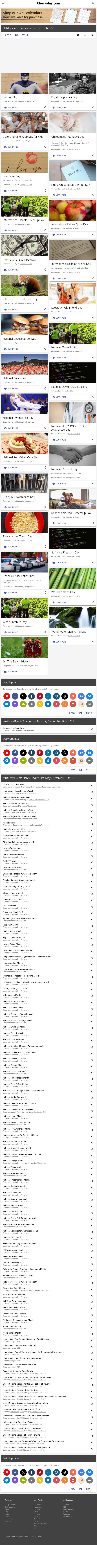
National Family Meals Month (16, 1078)
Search (7, 1509)
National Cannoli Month (13, 1033)
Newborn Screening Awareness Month (20, 1244)
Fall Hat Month (9, 906)
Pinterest (37, 1514)
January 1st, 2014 (17, 1450)
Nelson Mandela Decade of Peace (18, 1422)
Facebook (37, 1505)
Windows (66, 1514)
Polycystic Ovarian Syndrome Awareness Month (24, 1269)
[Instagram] (56, 696)
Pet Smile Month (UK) (12, 1263)
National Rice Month (12, 1193)
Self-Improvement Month (14, 1307)
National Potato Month (13, 1173)
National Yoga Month (12, 1237)
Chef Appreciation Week (13, 784)
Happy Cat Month (10, 925)
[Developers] (89, 704)
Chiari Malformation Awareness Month (20, 874)
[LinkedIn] (48, 696)
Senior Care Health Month (14, 1314)
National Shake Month (12, 1212)
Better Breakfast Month (13, 855)
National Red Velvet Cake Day (21, 457)
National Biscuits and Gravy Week (18, 810)
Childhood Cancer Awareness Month (19, 880)
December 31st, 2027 (38, 1386)
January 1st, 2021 (17, 1373)
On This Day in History (16, 661)
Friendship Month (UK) (13, 912)
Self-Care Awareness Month (15, 1301)
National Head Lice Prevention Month (19, 1103)
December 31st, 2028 (38, 1424)
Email (36, 1521)
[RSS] (64, 704)
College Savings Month (13, 899)
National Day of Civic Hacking (69, 386)
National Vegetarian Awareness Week (20, 816)
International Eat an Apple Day (69, 224)
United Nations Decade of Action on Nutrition (23, 1428)
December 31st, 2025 (38, 1412)
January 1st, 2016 (17, 1412)
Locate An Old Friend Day (66, 307)
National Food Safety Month (15, 1084)
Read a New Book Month (14, 1288)
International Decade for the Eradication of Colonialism (27, 1377)
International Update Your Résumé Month (21, 976)
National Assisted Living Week (17, 797)
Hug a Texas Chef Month (14, 937)
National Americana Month (14, 1001)
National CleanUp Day (64, 347)
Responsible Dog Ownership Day (71, 513)
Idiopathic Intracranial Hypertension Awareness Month (27, 957)
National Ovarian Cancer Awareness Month (22, 1154)
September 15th (40, 1112)
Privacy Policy (36, 1536)
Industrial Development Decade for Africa (21, 1409)
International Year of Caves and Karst (19, 1346)
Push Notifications (40, 1523)
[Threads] (64, 696)
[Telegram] (6, 704)
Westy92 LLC (23, 1536)
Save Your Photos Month (14, 1295)
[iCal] (73, 704)
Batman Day (10, 97)
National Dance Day (14, 378)
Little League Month (12, 995)
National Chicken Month (13, 1040)
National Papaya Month (13, 1161)
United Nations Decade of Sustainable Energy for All (26, 1448)
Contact (8, 1516)
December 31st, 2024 (38, 1418)
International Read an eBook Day (71, 264)
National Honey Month (13, 1116)
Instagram (37, 1507)
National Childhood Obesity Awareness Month (23, 1046)
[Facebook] (15, 696)
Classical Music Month (13, 893)
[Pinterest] (40, 696)
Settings (8, 1521)
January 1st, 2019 (17, 1424)
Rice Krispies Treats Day (17, 536)
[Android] (23, 704)
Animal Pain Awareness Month (16, 835)
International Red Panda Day (20, 299)
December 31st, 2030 (38, 1373)
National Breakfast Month (14, 1027)
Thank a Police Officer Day (19, 576)
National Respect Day (64, 469)
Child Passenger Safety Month (16, 886)
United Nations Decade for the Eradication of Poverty (27, 1384)
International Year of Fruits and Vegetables (22, 1358)
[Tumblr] (31, 696)
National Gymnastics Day (18, 417)
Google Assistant (69, 1509)
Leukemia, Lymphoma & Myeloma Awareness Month (26, 982)
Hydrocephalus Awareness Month (18, 950)
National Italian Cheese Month (16, 1122)
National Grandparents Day (39, 800)
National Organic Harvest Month (17, 1148)
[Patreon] (73, 696)
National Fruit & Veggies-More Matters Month (23, 1091)
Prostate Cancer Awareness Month (18, 1275)
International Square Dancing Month (19, 969)
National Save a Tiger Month (15, 1199)
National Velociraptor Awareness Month (20, 1231)
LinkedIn (37, 1516)
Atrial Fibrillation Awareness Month (18, 842)
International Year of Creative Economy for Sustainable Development (33, 1352)
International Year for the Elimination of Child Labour (26, 1339)
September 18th (74, 149)
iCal (35, 1528)
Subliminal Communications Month (18, 1320)
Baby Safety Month (11, 848)
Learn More (11, 107)
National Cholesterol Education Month (20, 1052)
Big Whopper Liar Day (64, 97)
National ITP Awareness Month (17, 1129)
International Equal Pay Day (19, 259)
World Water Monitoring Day (68, 631)
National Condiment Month (14, 1059)
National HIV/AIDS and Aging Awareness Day (69, 428)
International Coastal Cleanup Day (23, 220)
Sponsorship (9, 1519)
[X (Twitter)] (23, 696)
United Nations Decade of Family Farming (21, 1435)
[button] (3, 3)
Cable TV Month (10, 861)
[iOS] (31, 704)
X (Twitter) (37, 1509)
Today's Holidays (11, 1505)
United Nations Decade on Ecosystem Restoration (25, 1403)
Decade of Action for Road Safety (18, 1371)
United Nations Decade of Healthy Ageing (21, 1390)
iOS (64, 1507)
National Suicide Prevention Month (18, 1224)
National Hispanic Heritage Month (18, 1110)
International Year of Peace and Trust (19, 1365)
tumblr (36, 1512)
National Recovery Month (14, 1186)
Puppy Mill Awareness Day (19, 497)
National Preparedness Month (16, 1180)
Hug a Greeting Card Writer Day (70, 184)
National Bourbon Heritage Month (18, 1020)
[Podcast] (15, 704)
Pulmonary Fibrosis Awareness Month (20, 1282)
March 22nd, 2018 (17, 1444)
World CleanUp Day (14, 622)
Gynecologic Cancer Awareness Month (20, 918)
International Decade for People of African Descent (26, 1416)
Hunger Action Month (12, 944)
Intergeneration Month (13, 963)
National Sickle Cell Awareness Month (20, 1218)
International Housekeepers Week (18, 791)
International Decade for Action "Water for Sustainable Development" (34, 1441)
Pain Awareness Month (13, 1256)
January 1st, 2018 (17, 1386)
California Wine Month (12, 867)
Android (66, 1505)
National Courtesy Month (14, 1071)
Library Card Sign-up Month (15, 988)
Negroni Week (9, 823)
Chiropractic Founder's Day (67, 136)
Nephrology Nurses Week (14, 829)
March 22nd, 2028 (37, 1444)
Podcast (37, 1519)
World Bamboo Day (63, 592)
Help (6, 1512)
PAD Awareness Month (13, 1250)
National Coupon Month (13, 1065)
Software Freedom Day (65, 552)
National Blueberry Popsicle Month (18, 1014)
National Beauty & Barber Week (17, 804)
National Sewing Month (13, 1205)
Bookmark (67, 1512)
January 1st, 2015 (17, 1418)
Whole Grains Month (12, 1326)
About (7, 1514)
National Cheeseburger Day (19, 338)
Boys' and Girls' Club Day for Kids (23, 136)
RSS (35, 1526)
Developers (67, 1516)
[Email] (81, 704)
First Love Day (11, 176)
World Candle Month (12, 1333)
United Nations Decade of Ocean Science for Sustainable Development (34, 1397)
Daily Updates (11, 682)
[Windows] (48, 704)
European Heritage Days (13, 728)
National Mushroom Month (14, 1142)
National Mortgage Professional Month (20, 1135)
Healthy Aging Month (12, 931)
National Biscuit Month (13, 1008)
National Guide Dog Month (14, 1097)
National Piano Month (12, 1167)
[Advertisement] (48, 55)
